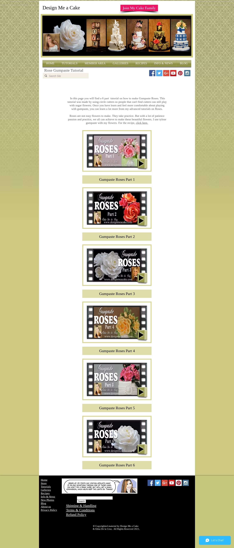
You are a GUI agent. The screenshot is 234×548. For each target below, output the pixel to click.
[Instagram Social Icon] (187, 73)
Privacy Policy (49, 510)
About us (46, 506)
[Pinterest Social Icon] (180, 73)
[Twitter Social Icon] (159, 73)
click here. (142, 122)
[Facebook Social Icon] (152, 73)
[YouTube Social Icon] (173, 73)
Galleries (46, 490)
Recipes (45, 493)
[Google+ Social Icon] (166, 73)
